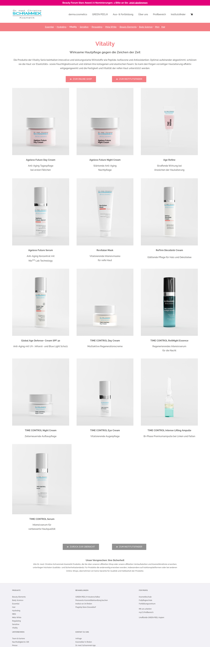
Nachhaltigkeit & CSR (20, 642)
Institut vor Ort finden (83, 604)
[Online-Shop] (192, 14)
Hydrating (61, 27)
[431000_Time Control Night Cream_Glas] (40, 359)
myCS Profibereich (146, 612)
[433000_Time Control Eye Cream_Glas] (105, 359)
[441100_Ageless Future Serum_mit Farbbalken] (40, 179)
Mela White (111, 27)
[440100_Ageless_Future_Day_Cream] (40, 89)
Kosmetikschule (145, 597)
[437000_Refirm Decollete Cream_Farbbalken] (169, 179)
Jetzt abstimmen (138, 2)
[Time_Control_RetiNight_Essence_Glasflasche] (169, 269)
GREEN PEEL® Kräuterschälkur (87, 597)
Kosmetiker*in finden (83, 642)
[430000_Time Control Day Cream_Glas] (105, 269)
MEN (14, 614)
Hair (163, 27)
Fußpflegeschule (145, 600)
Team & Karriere (18, 639)
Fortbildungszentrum (147, 604)
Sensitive (84, 27)
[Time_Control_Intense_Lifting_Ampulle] (169, 359)
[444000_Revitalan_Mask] (105, 179)
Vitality (15, 628)
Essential (49, 27)
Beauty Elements (128, 27)
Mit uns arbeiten (145, 609)
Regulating (97, 27)
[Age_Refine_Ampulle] (169, 89)
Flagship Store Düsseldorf (85, 607)
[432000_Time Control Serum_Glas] (42, 445)
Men (157, 27)
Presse (14, 645)
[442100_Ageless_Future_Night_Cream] (105, 89)
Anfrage (78, 639)
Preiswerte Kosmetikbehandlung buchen (91, 600)
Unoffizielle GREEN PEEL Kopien (152, 617)
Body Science (17, 600)
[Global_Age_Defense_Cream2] (40, 269)
